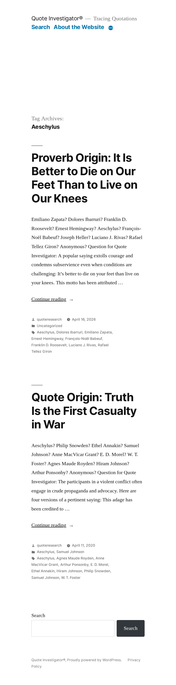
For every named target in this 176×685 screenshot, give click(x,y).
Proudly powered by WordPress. (95, 660)
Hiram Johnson (69, 571)
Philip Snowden (97, 571)
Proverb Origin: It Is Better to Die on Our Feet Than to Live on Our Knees (84, 178)
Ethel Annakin (43, 571)
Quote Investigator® (57, 18)
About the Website (79, 27)
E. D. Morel (99, 564)
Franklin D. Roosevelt (49, 345)
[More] (110, 28)
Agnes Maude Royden (75, 558)
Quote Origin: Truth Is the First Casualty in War (84, 410)
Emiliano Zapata (98, 332)
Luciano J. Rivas (82, 345)
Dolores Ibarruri (69, 332)
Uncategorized (49, 326)
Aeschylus (45, 332)
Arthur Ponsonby (74, 564)
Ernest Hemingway (47, 338)
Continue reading (52, 299)
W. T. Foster (70, 577)
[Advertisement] (88, 65)
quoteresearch (49, 319)
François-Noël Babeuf (83, 338)
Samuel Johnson (70, 552)
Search (40, 27)
